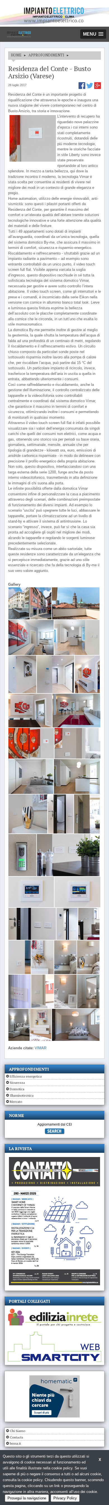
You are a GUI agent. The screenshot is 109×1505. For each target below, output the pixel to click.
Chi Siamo (17, 1431)
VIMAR (40, 1048)
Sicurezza (17, 1082)
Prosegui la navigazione (27, 1498)
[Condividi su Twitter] (90, 88)
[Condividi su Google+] (97, 88)
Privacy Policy (65, 1498)
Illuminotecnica (22, 1095)
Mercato (16, 1101)
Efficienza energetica (26, 1076)
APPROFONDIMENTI (46, 55)
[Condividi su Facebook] (82, 88)
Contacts (16, 1437)
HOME (16, 55)
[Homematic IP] (54, 1377)
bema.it (15, 1443)
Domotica (17, 1089)
